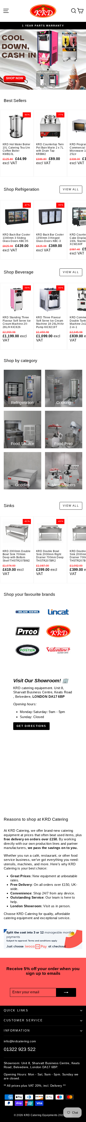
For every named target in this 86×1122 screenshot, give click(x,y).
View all (71, 189)
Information (17, 1030)
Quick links (16, 1010)
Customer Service (23, 1020)
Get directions (31, 726)
